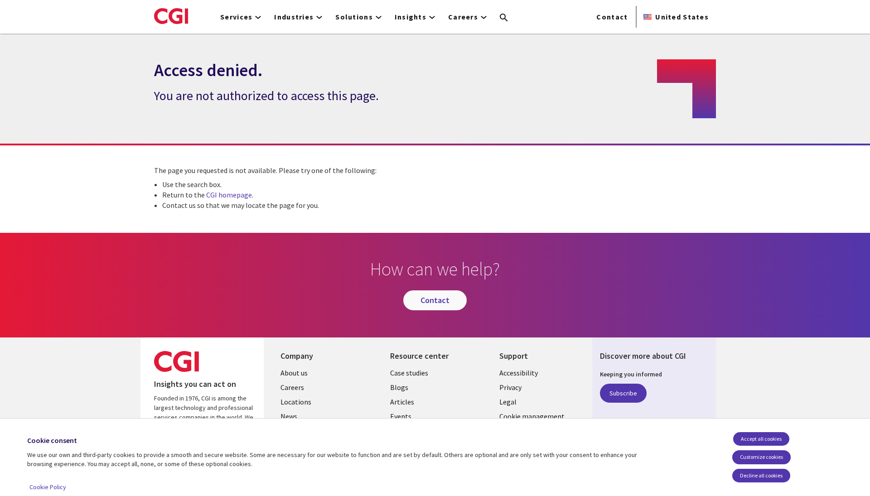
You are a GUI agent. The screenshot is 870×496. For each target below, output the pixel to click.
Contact (612, 16)
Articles (402, 401)
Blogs (399, 387)
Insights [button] (410, 16)
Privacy (510, 387)
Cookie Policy (47, 487)
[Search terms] (504, 18)
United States (682, 16)
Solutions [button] (354, 16)
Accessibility (518, 372)
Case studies (409, 372)
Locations (295, 401)
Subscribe (623, 393)
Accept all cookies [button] (761, 438)
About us (294, 372)
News (288, 416)
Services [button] (236, 16)
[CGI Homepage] (171, 16)
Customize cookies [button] (761, 456)
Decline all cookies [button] (761, 475)
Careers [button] (463, 16)
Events (400, 416)
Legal (508, 401)
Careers (292, 387)
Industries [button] (294, 16)
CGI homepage (229, 194)
